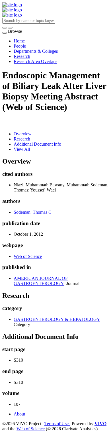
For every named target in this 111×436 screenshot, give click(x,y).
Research (22, 56)
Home (19, 40)
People (20, 46)
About (19, 413)
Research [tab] (22, 138)
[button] (4, 27)
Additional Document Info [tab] (37, 144)
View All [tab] (22, 149)
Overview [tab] (23, 133)
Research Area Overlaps (35, 61)
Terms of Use (57, 423)
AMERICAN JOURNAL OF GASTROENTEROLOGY (41, 281)
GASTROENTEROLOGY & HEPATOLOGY (57, 319)
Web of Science (28, 256)
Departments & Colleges (36, 51)
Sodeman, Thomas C (33, 212)
